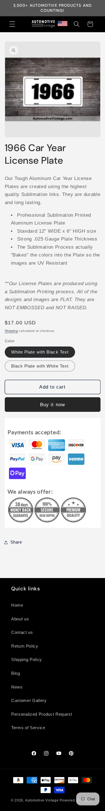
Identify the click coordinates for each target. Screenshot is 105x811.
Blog (15, 673)
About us (20, 618)
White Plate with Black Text (40, 352)
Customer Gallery (29, 700)
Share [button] (16, 542)
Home (17, 605)
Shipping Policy (26, 659)
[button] (12, 24)
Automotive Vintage (42, 800)
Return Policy (24, 646)
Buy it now (52, 404)
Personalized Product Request (41, 714)
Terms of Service (28, 727)
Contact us (22, 632)
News (17, 687)
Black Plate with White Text (40, 366)
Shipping (11, 330)
